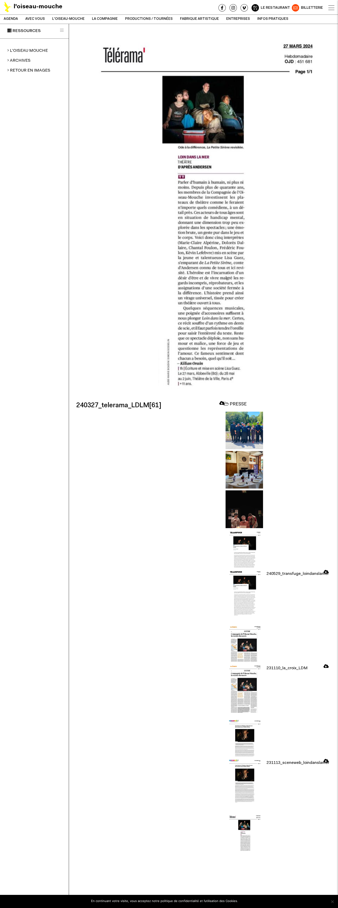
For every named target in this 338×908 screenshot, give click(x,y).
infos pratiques (272, 19)
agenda (11, 19)
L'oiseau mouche (29, 51)
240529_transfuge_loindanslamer (297, 574)
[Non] (332, 901)
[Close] (331, 7)
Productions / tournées (149, 19)
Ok (244, 901)
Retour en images (30, 71)
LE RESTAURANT (275, 8)
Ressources (26, 31)
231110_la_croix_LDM (287, 668)
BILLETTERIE (312, 8)
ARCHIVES (20, 61)
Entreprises (238, 19)
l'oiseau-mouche (68, 19)
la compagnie (105, 19)
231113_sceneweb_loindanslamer (297, 763)
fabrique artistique (199, 19)
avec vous (35, 19)
